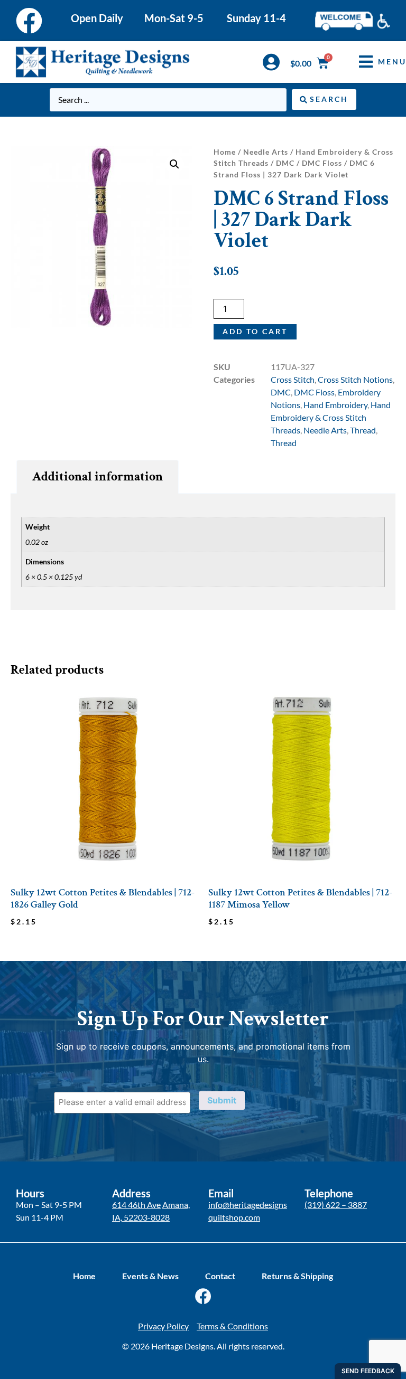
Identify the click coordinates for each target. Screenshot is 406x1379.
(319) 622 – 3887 (335, 1204)
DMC (285, 162)
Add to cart (255, 331)
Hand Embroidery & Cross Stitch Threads (331, 417)
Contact (220, 1276)
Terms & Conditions (232, 1326)
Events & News (150, 1276)
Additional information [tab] (97, 476)
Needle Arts (265, 151)
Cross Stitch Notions (355, 379)
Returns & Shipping (297, 1276)
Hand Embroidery (335, 405)
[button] (174, 164)
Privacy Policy (163, 1326)
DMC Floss (322, 162)
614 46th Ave (136, 1204)
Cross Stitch (293, 379)
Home (225, 151)
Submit (221, 1100)
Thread (363, 430)
